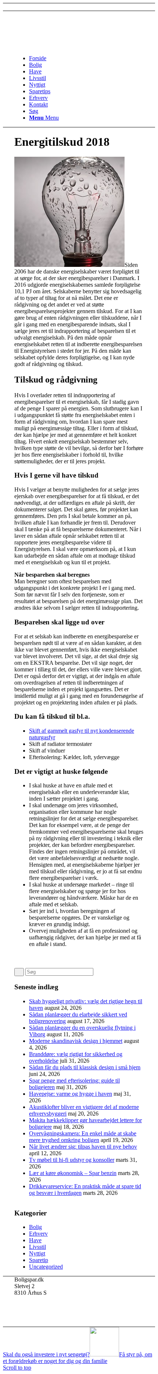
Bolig (35, 1227)
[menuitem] (86, 58)
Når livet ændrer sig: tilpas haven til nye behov (83, 1146)
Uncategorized (46, 1267)
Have (35, 1240)
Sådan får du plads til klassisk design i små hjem (84, 1067)
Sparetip (38, 1260)
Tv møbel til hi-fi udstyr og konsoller (71, 1160)
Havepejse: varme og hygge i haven (70, 1094)
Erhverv (38, 1233)
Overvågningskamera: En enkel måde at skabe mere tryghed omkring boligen (82, 1136)
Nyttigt (37, 1253)
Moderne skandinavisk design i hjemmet (75, 1041)
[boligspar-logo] (69, 46)
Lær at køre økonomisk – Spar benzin (72, 1173)
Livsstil (37, 1247)
